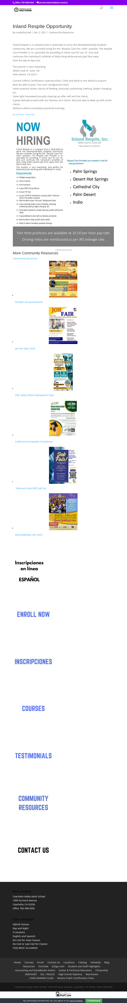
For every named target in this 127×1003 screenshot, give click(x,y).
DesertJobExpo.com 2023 (28, 534)
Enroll (40, 962)
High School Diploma (70, 974)
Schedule (95, 962)
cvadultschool (23, 32)
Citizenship (101, 970)
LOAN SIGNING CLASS (41, 978)
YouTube (43, 966)
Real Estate (92, 974)
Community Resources (61, 32)
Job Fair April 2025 (25, 348)
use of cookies (76, 1000)
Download (29, 114)
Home (17, 962)
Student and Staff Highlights (84, 966)
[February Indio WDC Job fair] (63, 465)
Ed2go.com (58, 966)
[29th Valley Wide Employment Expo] (63, 372)
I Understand (93, 1000)
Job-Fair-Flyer (18, 114)
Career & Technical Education (75, 970)
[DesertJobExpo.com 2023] (63, 511)
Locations (69, 962)
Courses (29, 962)
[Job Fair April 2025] (63, 325)
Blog (106, 962)
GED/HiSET (31, 974)
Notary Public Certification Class (75, 978)
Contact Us (53, 962)
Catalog (82, 962)
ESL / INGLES (48, 974)
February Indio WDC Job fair (30, 488)
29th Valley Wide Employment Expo (34, 395)
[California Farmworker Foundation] (63, 418)
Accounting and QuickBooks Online (35, 970)
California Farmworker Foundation (34, 441)
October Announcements (29, 302)
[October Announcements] (63, 279)
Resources (29, 966)
